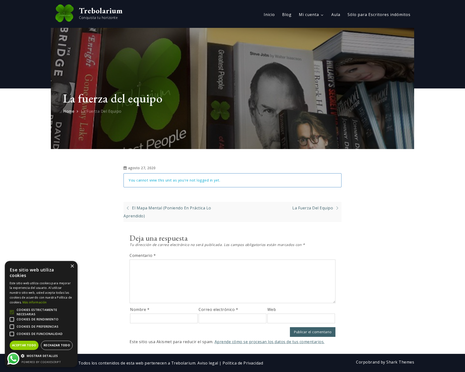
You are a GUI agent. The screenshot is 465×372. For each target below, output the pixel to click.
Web (271, 309)
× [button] (72, 266)
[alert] (41, 314)
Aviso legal (208, 363)
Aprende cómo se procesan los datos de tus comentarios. (270, 341)
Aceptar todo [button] (24, 345)
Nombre (139, 309)
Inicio (269, 14)
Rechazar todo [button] (57, 345)
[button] (41, 356)
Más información (35, 302)
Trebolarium (101, 11)
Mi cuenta (309, 14)
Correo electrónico (218, 309)
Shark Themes (400, 362)
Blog (287, 14)
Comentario (143, 255)
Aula (335, 14)
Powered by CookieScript (41, 362)
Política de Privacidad (243, 363)
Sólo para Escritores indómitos (379, 14)
